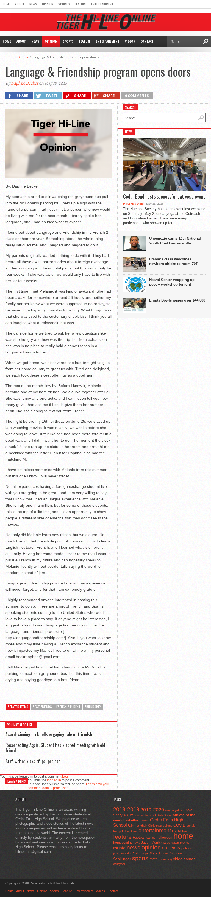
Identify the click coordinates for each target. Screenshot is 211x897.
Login (66, 776)
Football (139, 837)
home (183, 835)
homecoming (123, 843)
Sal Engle (140, 853)
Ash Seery (165, 815)
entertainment (154, 830)
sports (140, 858)
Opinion (47, 4)
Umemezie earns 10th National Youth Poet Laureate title (175, 240)
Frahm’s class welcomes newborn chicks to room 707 (173, 261)
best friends (42, 706)
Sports (64, 4)
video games (184, 859)
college (167, 825)
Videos (130, 41)
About (19, 4)
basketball (131, 820)
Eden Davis (129, 831)
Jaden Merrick (151, 843)
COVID (179, 825)
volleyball (119, 864)
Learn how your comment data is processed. (68, 786)
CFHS (133, 825)
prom (116, 853)
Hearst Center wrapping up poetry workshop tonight (172, 282)
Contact (147, 41)
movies (185, 842)
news (133, 847)
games (151, 837)
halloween (164, 838)
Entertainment (102, 4)
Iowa (137, 842)
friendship (93, 706)
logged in (54, 780)
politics (186, 848)
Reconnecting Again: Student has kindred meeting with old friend (55, 748)
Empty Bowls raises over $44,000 (177, 300)
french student (68, 706)
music (119, 848)
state (153, 859)
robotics (126, 853)
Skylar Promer (159, 853)
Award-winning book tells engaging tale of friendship (50, 734)
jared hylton (171, 842)
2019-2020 (152, 809)
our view (171, 848)
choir (143, 825)
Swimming (165, 859)
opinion (151, 847)
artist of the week (145, 815)
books (145, 820)
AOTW (128, 815)
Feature (80, 4)
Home (6, 4)
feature (122, 837)
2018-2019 (126, 809)
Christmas (155, 825)
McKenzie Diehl (133, 203)
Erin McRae (180, 831)
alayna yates (173, 810)
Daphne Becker (24, 83)
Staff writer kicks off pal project (32, 761)
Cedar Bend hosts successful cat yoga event (164, 197)
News (33, 4)
